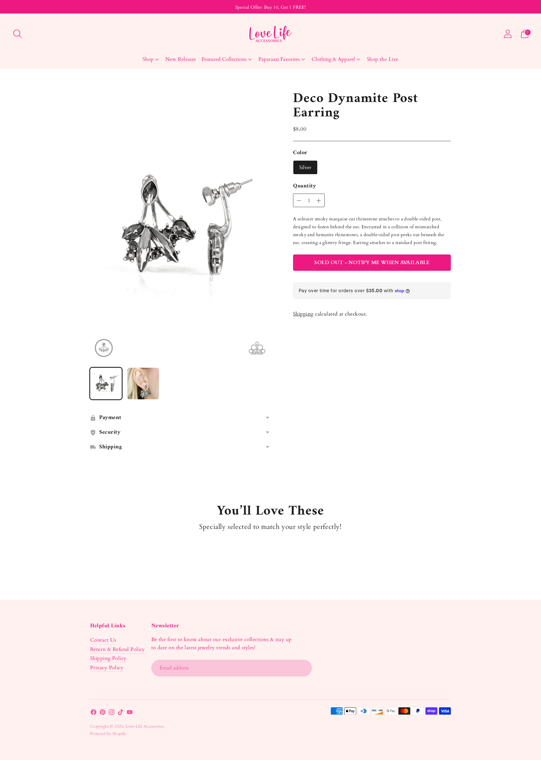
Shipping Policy (108, 658)
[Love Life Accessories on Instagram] (111, 713)
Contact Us (103, 640)
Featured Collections (224, 59)
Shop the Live (382, 59)
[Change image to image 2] (143, 383)
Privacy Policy (106, 667)
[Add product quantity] (299, 200)
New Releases (180, 59)
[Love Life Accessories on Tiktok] (120, 713)
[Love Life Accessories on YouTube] (129, 713)
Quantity (304, 186)
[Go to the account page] (508, 34)
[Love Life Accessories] (270, 34)
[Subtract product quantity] (318, 200)
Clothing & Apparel (333, 59)
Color (300, 153)
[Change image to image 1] (106, 383)
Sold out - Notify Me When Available (371, 262)
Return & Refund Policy (117, 649)
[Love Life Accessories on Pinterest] (102, 713)
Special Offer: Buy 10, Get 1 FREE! (270, 7)
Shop (148, 59)
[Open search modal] (17, 34)
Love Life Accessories (144, 726)
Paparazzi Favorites (279, 59)
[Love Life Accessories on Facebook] (93, 713)
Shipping (303, 314)
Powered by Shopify (108, 733)
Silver (305, 167)
